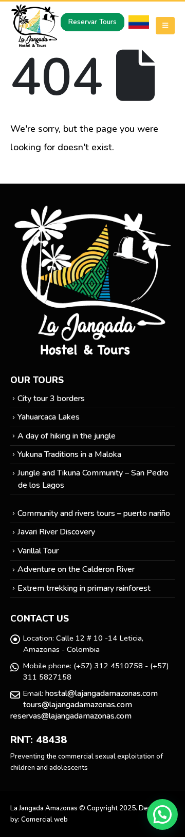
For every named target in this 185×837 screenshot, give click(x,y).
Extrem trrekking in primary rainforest (84, 588)
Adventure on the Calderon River (76, 569)
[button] (162, 814)
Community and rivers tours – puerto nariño (93, 513)
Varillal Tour (38, 550)
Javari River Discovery (56, 531)
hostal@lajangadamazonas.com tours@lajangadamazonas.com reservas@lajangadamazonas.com (84, 705)
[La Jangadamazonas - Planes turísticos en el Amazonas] (35, 25)
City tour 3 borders (51, 398)
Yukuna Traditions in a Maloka (69, 454)
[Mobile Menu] (165, 25)
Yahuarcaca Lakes (48, 417)
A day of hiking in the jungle (66, 436)
